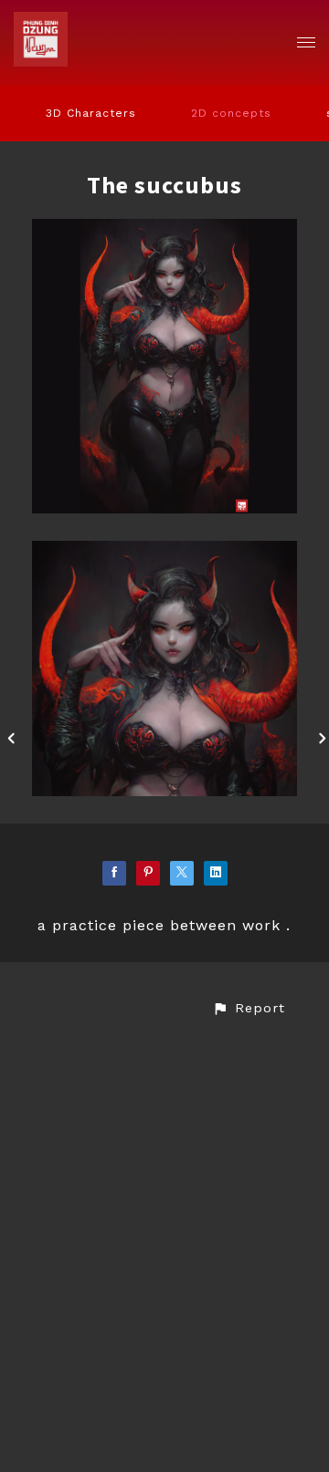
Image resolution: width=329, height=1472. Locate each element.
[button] (248, 1008)
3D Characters (91, 113)
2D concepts (231, 113)
